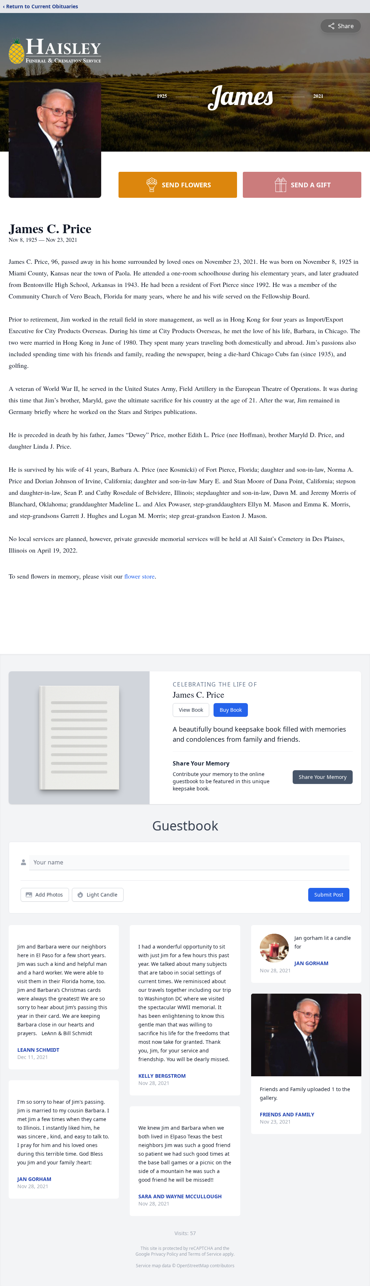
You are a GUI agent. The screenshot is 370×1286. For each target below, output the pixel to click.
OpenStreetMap (193, 1266)
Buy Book (231, 709)
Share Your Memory (323, 776)
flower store (139, 576)
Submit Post (328, 894)
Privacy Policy (164, 1254)
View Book (191, 709)
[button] (306, 1035)
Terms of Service (204, 1254)
